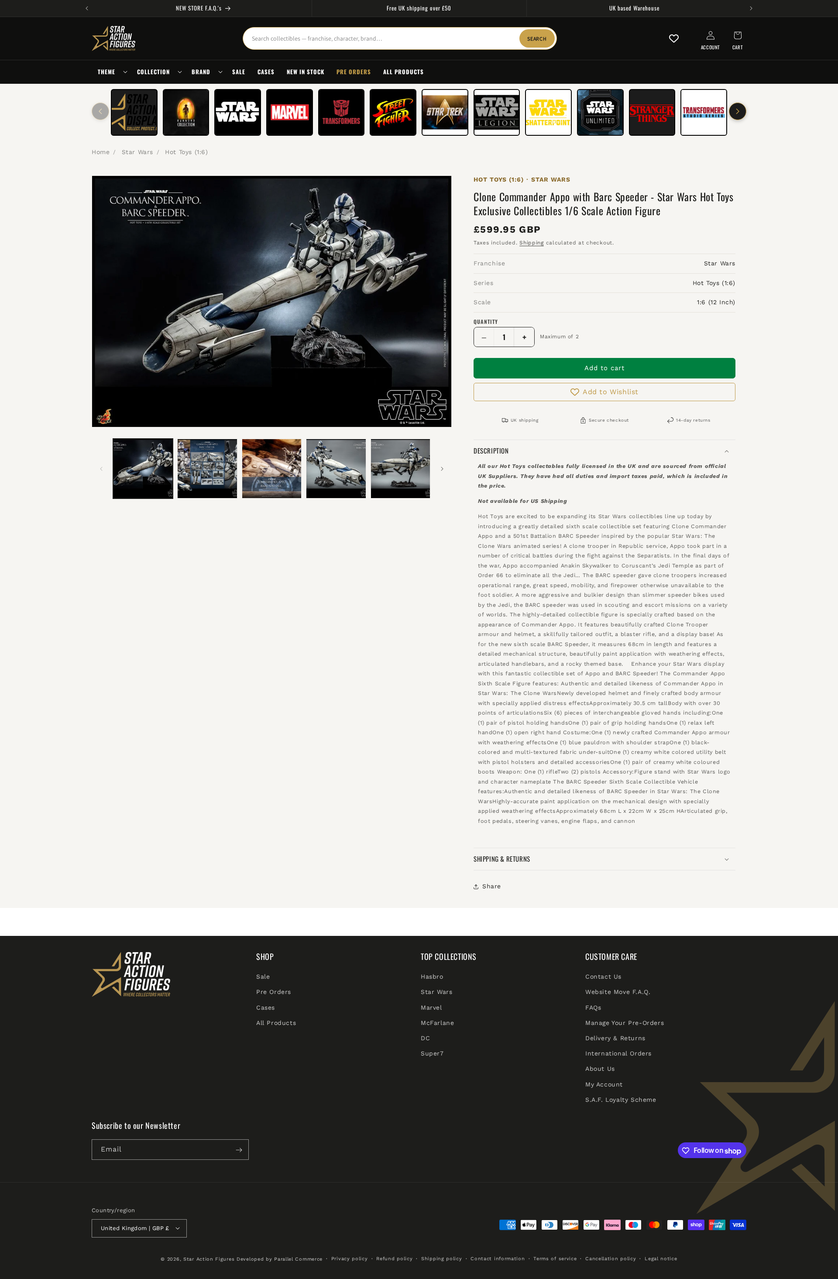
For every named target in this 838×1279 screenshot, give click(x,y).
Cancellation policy (610, 1258)
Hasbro (432, 976)
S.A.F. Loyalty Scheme (620, 1099)
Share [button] (491, 886)
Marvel (431, 1007)
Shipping (531, 243)
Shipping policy (441, 1258)
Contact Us (603, 976)
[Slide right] (737, 111)
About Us (600, 1069)
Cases (265, 1007)
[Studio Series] (703, 112)
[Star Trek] (445, 112)
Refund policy (394, 1258)
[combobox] (400, 38)
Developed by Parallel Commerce (280, 1259)
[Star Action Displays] (134, 112)
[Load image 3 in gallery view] (272, 469)
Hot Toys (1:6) (186, 151)
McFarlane (437, 1022)
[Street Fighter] (393, 112)
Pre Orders (273, 992)
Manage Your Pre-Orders (624, 1022)
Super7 (432, 1053)
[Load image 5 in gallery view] (400, 469)
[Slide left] (100, 111)
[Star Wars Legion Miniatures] (497, 112)
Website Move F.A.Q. (617, 992)
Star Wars (137, 151)
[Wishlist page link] (674, 38)
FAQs (593, 1007)
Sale (263, 976)
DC (425, 1038)
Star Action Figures (208, 1259)
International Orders (618, 1053)
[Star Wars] (237, 112)
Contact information (498, 1258)
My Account (604, 1084)
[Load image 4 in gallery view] (336, 469)
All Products (276, 1022)
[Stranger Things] (652, 112)
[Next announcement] (751, 8)
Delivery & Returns (615, 1038)
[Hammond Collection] (186, 112)
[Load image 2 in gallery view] (207, 469)
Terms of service (555, 1258)
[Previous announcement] (86, 8)
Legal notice (661, 1258)
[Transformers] (341, 112)
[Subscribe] (238, 1150)
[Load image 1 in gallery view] (143, 469)
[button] (111, 71)
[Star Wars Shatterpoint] (548, 112)
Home (101, 151)
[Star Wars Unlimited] (600, 112)
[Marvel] (289, 112)
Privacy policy (349, 1258)
